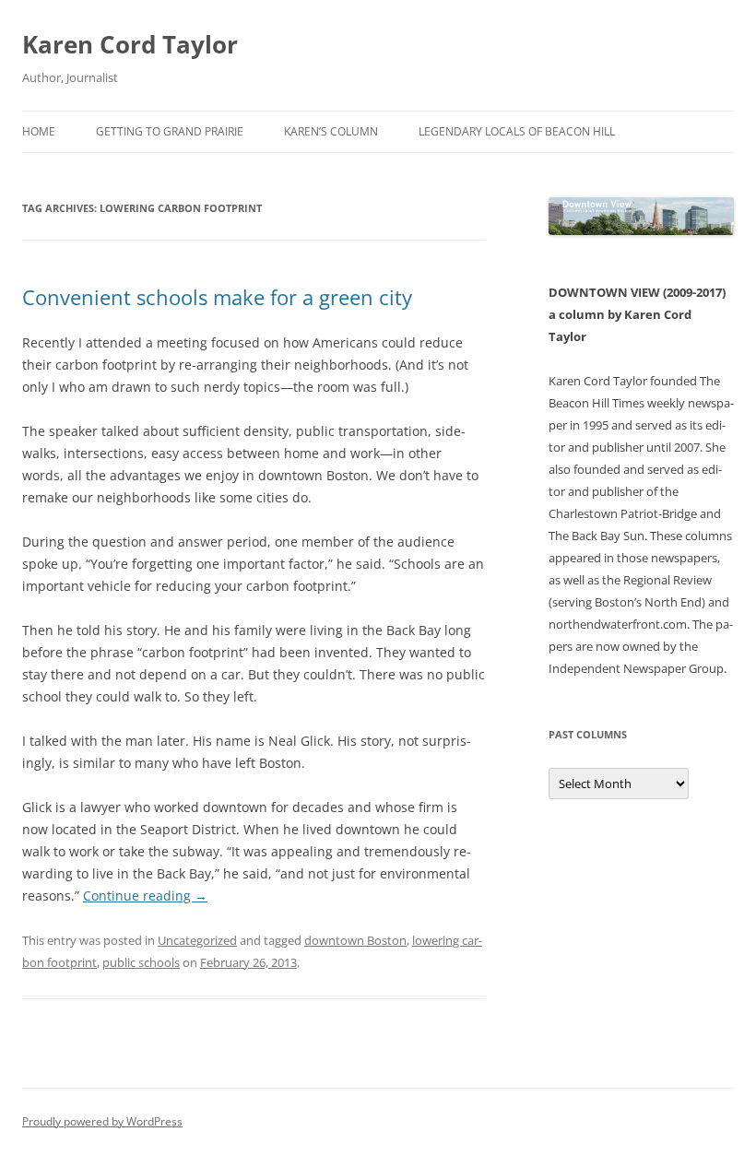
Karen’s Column (331, 131)
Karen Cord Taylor (130, 44)
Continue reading (145, 895)
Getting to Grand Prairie (169, 131)
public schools (141, 962)
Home (38, 131)
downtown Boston (355, 940)
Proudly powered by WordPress (102, 1121)
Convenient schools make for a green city (217, 297)
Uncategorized (197, 940)
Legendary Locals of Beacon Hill (517, 131)
